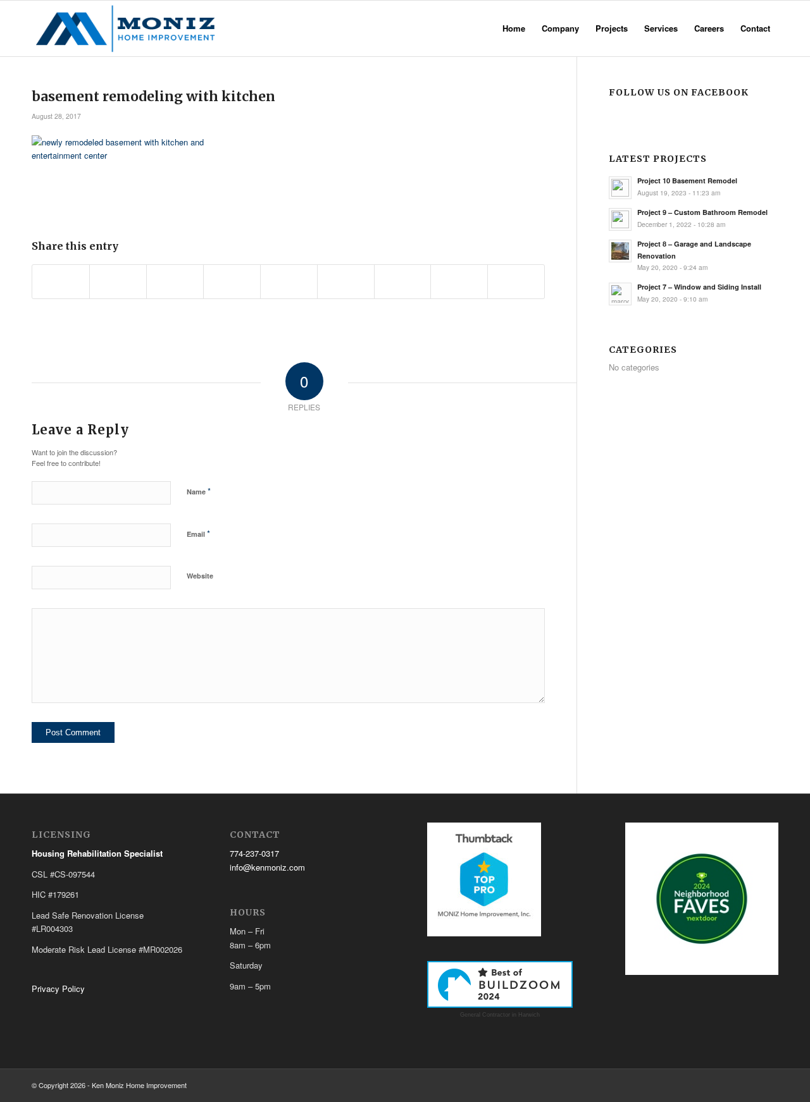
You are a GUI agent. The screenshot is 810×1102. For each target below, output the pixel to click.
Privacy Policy (58, 989)
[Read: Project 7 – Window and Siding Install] (620, 294)
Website (200, 575)
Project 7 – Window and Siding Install (699, 286)
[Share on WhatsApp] (175, 281)
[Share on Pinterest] (232, 281)
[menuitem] (513, 28)
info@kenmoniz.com (267, 867)
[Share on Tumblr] (346, 281)
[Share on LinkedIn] (289, 281)
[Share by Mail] (516, 281)
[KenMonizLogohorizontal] (128, 28)
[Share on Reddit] (459, 281)
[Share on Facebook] (60, 281)
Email (198, 533)
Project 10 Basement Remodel (687, 180)
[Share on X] (118, 281)
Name (199, 491)
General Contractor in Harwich (500, 1015)
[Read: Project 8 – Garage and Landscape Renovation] (620, 251)
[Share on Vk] (403, 281)
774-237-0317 (254, 853)
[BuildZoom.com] (500, 985)
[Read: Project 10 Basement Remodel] (620, 187)
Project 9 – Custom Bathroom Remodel (702, 212)
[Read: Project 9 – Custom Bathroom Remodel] (620, 219)
